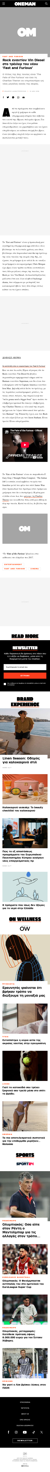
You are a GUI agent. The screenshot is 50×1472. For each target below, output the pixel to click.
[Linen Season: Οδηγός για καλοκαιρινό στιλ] (25, 733)
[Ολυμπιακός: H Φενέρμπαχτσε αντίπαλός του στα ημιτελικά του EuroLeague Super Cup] (25, 1259)
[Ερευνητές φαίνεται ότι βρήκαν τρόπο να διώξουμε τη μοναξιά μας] (25, 959)
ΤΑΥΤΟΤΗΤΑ (25, 1408)
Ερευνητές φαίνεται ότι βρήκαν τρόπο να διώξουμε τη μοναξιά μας (23, 991)
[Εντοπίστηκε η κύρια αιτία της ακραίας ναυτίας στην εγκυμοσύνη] (25, 1019)
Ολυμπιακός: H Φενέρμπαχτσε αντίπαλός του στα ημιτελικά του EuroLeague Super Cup (23, 1283)
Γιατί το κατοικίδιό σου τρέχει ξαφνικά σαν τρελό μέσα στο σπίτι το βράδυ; (23, 1090)
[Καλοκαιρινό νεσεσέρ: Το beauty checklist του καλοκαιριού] (25, 789)
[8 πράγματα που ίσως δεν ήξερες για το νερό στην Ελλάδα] (25, 887)
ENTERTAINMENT (13, 564)
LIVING (6, 1084)
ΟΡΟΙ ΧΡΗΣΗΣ (25, 1420)
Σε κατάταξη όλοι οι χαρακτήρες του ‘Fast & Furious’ (23, 366)
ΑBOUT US (25, 1414)
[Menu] (3, 3)
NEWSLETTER (25, 1441)
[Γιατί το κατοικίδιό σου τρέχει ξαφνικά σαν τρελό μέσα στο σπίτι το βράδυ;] (25, 1066)
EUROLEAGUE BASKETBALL (16, 1277)
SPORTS (25, 1155)
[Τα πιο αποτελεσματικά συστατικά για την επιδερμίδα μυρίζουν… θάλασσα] (25, 1116)
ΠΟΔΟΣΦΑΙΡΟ (9, 1221)
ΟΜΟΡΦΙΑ (7, 1134)
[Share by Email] (23, 97)
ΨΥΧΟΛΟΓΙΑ (8, 984)
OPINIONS (7, 1381)
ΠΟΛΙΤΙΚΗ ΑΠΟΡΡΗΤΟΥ (25, 1425)
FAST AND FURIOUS (13, 56)
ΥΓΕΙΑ (5, 1037)
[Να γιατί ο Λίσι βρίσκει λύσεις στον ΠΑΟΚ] (25, 1363)
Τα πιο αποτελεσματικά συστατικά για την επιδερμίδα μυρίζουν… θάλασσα (23, 1141)
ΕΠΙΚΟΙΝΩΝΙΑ (25, 1402)
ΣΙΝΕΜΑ (35, 569)
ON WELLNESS (25, 920)
